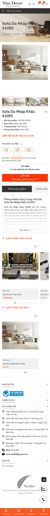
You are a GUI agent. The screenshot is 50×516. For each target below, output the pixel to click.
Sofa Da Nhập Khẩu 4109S (14, 363)
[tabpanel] (20, 272)
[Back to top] (44, 479)
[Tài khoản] (29, 4)
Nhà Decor (6, 291)
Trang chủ (6, 34)
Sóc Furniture (7, 466)
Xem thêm (24, 230)
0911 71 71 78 (12, 450)
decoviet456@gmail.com (17, 454)
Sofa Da (16, 34)
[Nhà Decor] (12, 4)
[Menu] (47, 4)
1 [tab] (25, 372)
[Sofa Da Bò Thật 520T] (20, 266)
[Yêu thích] (35, 246)
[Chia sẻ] (45, 112)
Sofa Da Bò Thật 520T (12, 294)
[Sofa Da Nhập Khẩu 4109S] (25, 62)
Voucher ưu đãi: (10, 143)
